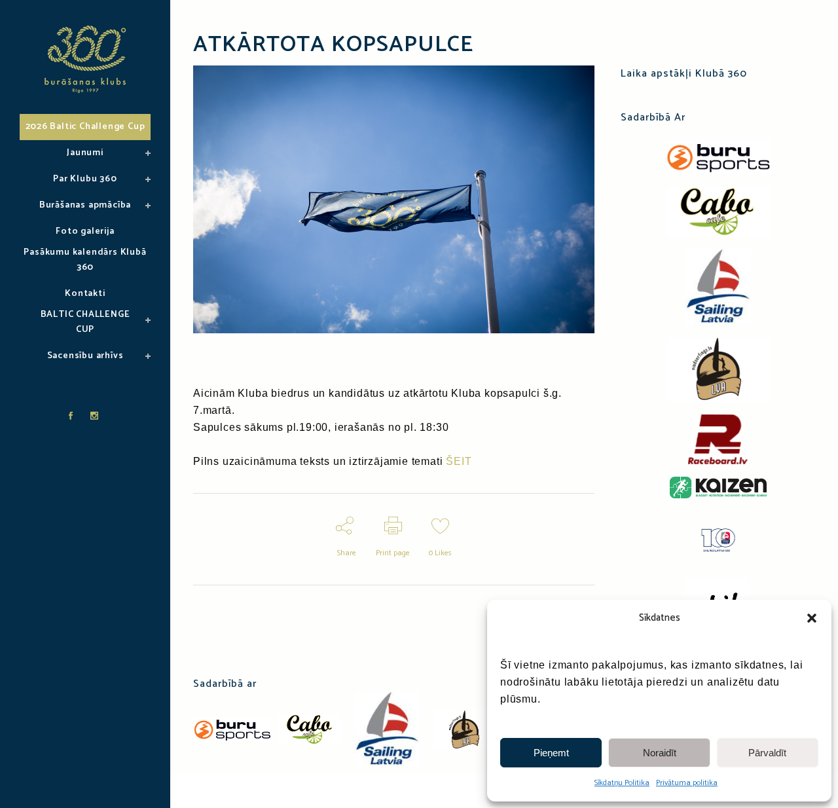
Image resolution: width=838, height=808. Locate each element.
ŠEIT (458, 461)
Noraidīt (659, 752)
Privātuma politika (687, 783)
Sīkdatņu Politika (621, 783)
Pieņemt (551, 752)
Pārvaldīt (767, 752)
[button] (811, 618)
